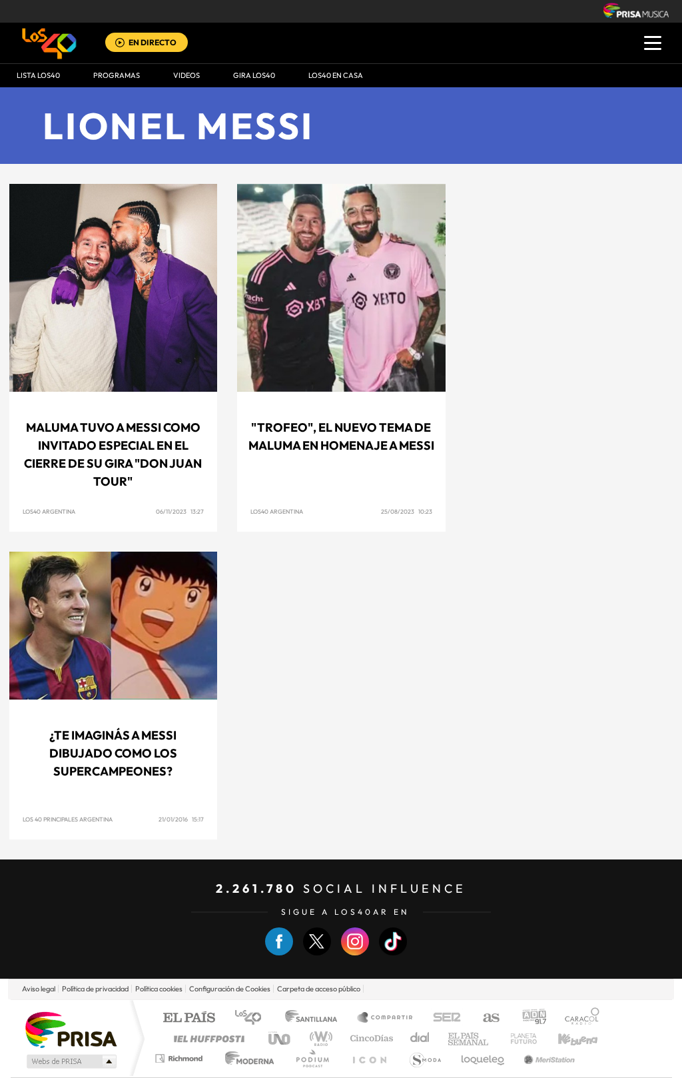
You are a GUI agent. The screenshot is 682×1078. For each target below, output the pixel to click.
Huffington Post (206, 1038)
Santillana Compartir (385, 1018)
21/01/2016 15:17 (181, 819)
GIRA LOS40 (254, 75)
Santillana (315, 1018)
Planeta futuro (518, 1038)
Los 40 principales (253, 1018)
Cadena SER (443, 1018)
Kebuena (566, 1038)
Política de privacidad (95, 988)
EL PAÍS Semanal (469, 1038)
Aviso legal (38, 988)
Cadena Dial (420, 1038)
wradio (319, 1038)
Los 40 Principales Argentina (68, 819)
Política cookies (158, 988)
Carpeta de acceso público (318, 988)
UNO (280, 1038)
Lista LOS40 (38, 75)
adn (529, 1018)
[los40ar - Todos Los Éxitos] (49, 43)
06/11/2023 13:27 (180, 511)
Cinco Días (370, 1038)
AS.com (485, 1018)
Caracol (578, 1018)
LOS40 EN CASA (335, 75)
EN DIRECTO (152, 42)
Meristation (547, 1058)
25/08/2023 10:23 (406, 511)
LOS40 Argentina (49, 511)
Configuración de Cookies (229, 988)
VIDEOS (186, 75)
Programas (116, 75)
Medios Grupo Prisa (70, 1061)
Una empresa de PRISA (71, 1029)
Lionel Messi (178, 126)
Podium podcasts (311, 1058)
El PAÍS (189, 1018)
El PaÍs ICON (369, 1058)
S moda (425, 1058)
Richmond (180, 1058)
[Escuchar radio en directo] (120, 43)
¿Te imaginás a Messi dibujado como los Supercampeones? (113, 753)
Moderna (246, 1058)
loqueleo (483, 1058)
